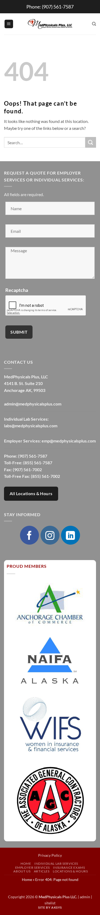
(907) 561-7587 (58, 7)
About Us (21, 871)
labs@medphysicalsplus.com (30, 425)
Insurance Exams (69, 868)
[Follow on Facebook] (29, 535)
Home (26, 864)
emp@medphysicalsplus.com (69, 440)
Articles (42, 871)
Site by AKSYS (50, 907)
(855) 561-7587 (37, 462)
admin (85, 897)
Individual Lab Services (56, 864)
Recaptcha (16, 290)
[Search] (94, 24)
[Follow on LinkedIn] (70, 535)
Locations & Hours (70, 871)
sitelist (50, 903)
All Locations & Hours (31, 493)
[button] (9, 24)
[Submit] (90, 142)
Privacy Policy (50, 855)
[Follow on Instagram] (50, 535)
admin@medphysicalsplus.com (32, 403)
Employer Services (32, 868)
